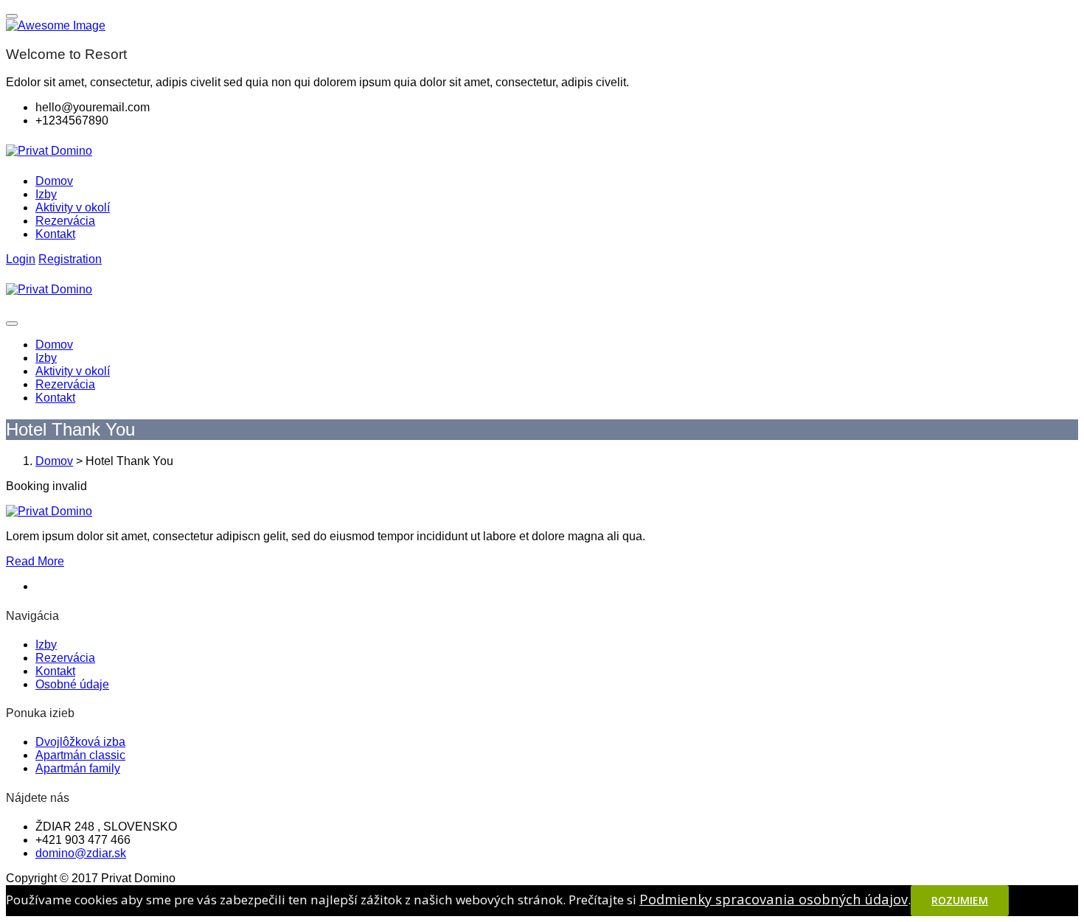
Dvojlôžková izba (80, 742)
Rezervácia (65, 220)
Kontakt (55, 234)
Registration (70, 259)
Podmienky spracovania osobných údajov (773, 899)
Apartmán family (77, 768)
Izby (46, 194)
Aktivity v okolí (72, 207)
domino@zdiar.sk (80, 853)
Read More (35, 561)
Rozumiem (959, 900)
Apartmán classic (80, 755)
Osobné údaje (72, 684)
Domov (54, 181)
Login (20, 259)
